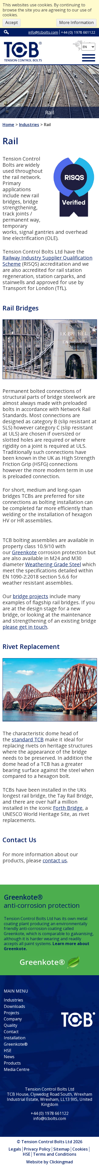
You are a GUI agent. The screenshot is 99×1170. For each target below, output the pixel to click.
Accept (11, 22)
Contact (11, 1031)
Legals (15, 1149)
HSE (7, 1050)
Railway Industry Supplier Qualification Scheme (47, 260)
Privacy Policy (37, 1149)
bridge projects (30, 596)
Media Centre (16, 1069)
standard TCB (28, 739)
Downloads (14, 1006)
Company (13, 1019)
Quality (10, 1025)
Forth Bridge (67, 807)
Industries (13, 1000)
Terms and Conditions (54, 1154)
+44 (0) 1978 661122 (78, 32)
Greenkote (24, 552)
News (9, 1056)
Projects (11, 1013)
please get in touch (25, 626)
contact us (55, 860)
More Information (76, 22)
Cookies (80, 1149)
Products (12, 1063)
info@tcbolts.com (43, 32)
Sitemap (61, 1149)
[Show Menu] (88, 58)
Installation (14, 1038)
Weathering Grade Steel (53, 564)
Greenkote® (16, 1044)
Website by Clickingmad (49, 1162)
